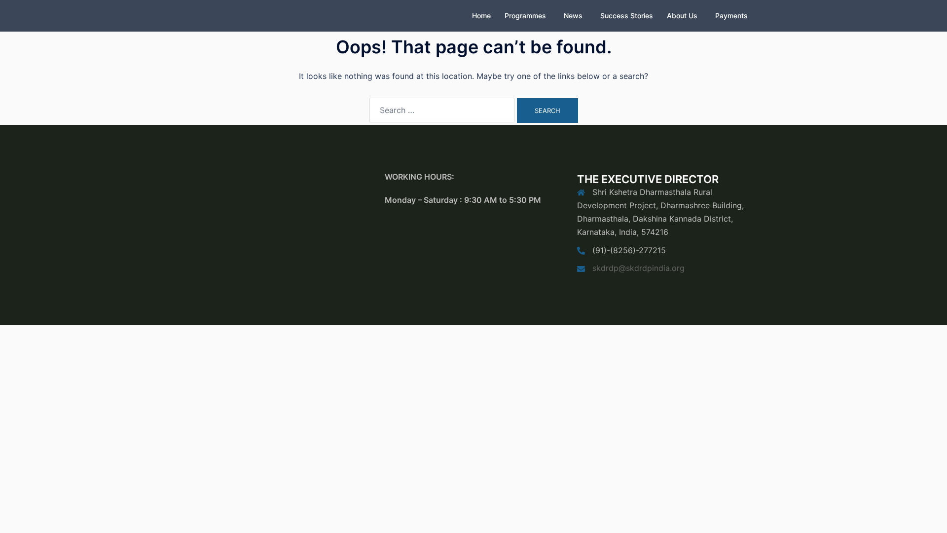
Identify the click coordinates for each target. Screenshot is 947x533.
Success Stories (626, 15)
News (573, 15)
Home (481, 15)
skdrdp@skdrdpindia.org (638, 268)
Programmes (525, 15)
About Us (682, 15)
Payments (731, 15)
